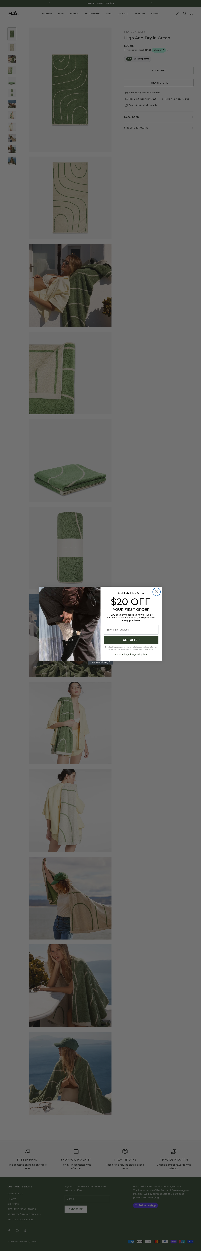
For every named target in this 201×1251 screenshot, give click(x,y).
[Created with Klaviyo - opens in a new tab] (100, 663)
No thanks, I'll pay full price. (131, 654)
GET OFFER (131, 640)
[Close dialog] (156, 592)
